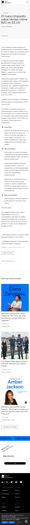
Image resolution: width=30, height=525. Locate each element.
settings (18, 519)
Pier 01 (17, 490)
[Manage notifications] (26, 521)
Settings (19, 522)
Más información (8, 253)
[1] (21, 65)
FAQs (17, 511)
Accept (4, 522)
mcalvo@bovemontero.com (16, 247)
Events (4, 507)
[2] (6, 72)
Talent (3, 497)
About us (4, 490)
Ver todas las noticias (9, 427)
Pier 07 (17, 497)
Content (4, 511)
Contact (17, 507)
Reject (11, 522)
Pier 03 (17, 494)
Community (5, 494)
